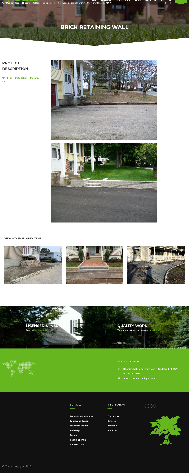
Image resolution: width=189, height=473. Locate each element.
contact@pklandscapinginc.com (138, 378)
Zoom (33, 275)
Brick (9, 77)
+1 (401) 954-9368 (131, 373)
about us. (43, 330)
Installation (21, 77)
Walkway (94, 267)
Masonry (34, 77)
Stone (30, 270)
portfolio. (154, 330)
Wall (4, 81)
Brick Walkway (94, 258)
